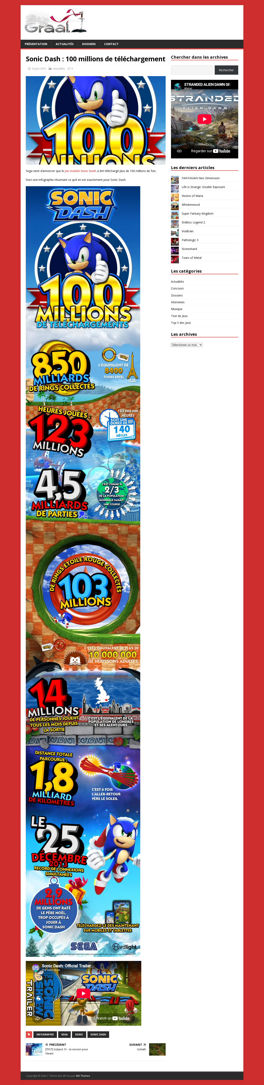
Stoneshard (189, 249)
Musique (176, 309)
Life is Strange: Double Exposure (203, 187)
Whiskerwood (191, 205)
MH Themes (83, 1076)
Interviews (178, 302)
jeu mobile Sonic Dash (80, 171)
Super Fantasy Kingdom (197, 213)
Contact (111, 44)
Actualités (65, 44)
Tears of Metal (192, 258)
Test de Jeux (179, 316)
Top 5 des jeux (181, 323)
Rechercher (226, 70)
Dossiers (89, 44)
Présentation (36, 44)
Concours (177, 288)
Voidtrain (187, 231)
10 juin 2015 (39, 68)
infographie (45, 1034)
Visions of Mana (192, 196)
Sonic (79, 1034)
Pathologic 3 (190, 240)
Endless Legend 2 (193, 222)
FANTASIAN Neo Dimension (201, 178)
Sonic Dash (98, 1034)
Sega (64, 1034)
